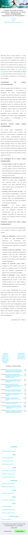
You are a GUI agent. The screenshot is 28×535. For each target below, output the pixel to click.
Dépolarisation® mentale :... (8, 464)
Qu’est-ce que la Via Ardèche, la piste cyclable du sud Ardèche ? (13, 403)
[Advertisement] (14, 38)
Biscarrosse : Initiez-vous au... (8, 512)
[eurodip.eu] (14, 4)
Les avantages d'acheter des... (9, 477)
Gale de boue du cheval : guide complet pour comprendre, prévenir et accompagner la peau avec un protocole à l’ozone (14, 376)
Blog (13, 20)
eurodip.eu (13, 18)
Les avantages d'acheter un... (8, 499)
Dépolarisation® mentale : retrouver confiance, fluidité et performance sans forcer (13, 380)
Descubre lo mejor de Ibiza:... (8, 483)
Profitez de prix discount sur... (8, 473)
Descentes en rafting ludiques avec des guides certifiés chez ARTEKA (13, 390)
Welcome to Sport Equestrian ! (9, 451)
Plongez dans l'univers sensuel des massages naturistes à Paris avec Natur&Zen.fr (21, 356)
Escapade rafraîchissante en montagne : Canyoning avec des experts (12, 398)
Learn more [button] (14, 527)
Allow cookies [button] (20, 531)
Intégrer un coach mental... (8, 457)
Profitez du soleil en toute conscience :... (13, 22)
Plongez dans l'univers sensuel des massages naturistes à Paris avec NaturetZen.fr (14, 406)
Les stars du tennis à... (7, 519)
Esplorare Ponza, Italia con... (8, 486)
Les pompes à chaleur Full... (8, 493)
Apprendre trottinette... (7, 506)
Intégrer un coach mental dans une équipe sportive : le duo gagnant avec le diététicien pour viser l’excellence (13, 370)
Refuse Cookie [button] (8, 531)
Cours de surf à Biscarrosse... (8, 509)
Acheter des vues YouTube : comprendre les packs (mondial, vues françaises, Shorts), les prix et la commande (13, 386)
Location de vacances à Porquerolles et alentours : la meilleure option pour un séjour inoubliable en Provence (5, 358)
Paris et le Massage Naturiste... (9, 470)
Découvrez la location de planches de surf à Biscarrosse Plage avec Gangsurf (13, 394)
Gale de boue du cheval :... (8, 460)
